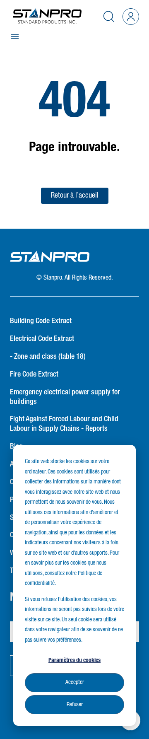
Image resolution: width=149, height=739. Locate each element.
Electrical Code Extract (42, 339)
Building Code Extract (41, 321)
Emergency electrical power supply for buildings (65, 397)
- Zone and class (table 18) (48, 356)
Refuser (75, 704)
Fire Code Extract (34, 374)
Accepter (74, 682)
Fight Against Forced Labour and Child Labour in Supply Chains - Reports (64, 424)
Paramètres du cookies (74, 660)
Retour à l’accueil (75, 195)
